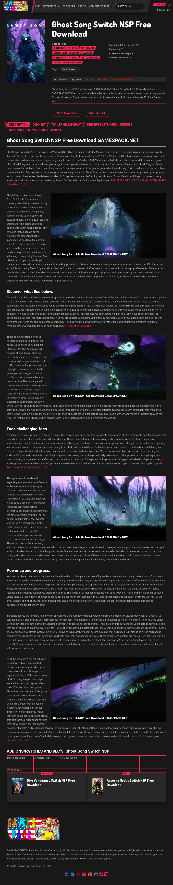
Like (91, 79)
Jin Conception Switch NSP (77, 326)
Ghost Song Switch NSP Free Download (101, 29)
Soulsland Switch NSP (18, 740)
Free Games (69, 69)
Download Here (67, 112)
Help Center (97, 112)
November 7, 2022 (130, 45)
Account (164, 10)
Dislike (104, 79)
